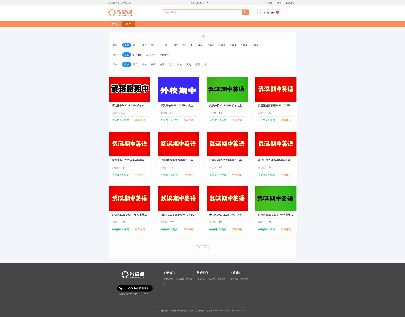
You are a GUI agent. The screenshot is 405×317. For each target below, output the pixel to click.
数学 (144, 64)
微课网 (132, 275)
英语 (153, 64)
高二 (144, 45)
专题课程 (164, 55)
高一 (135, 45)
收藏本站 (290, 3)
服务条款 (221, 279)
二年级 (210, 45)
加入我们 (180, 279)
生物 (180, 64)
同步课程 (137, 55)
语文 (135, 64)
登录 (279, 3)
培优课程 (150, 55)
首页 (114, 24)
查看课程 (140, 120)
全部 (126, 45)
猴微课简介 (169, 279)
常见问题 (201, 279)
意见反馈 (211, 279)
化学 (171, 64)
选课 (128, 24)
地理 (197, 64)
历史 (188, 64)
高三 (153, 45)
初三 (184, 45)
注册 (270, 3)
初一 (167, 45)
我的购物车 (271, 12)
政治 (206, 64)
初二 (176, 45)
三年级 (221, 45)
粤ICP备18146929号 (236, 311)
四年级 (232, 45)
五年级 (243, 45)
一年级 (199, 45)
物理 (162, 64)
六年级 (255, 45)
